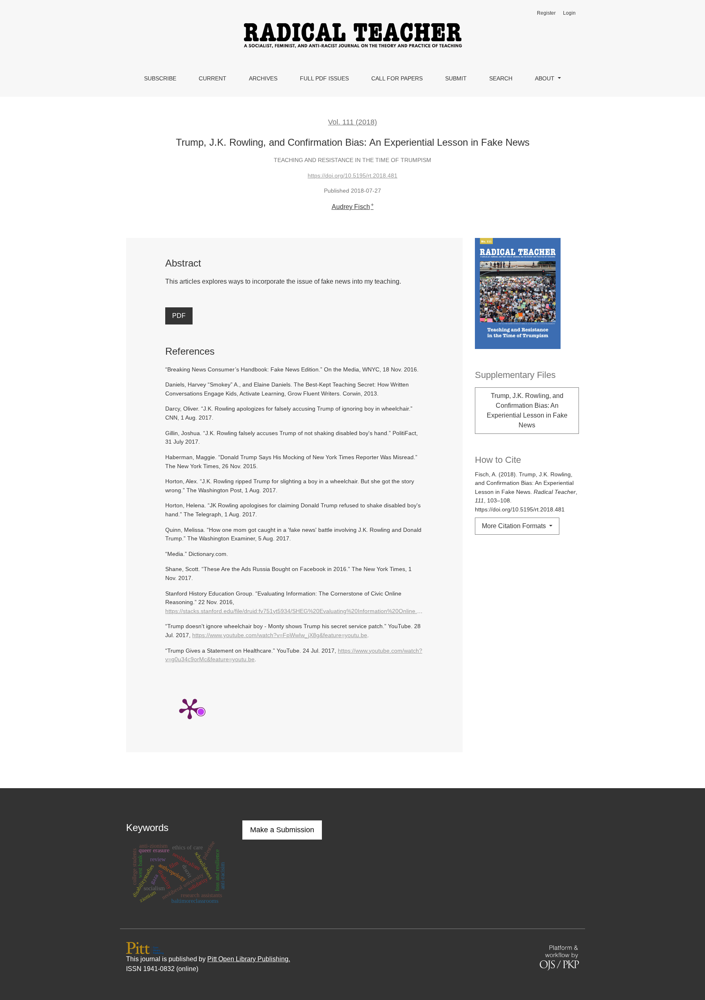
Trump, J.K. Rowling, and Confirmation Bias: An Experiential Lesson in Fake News (527, 410)
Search (500, 78)
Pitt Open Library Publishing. (248, 959)
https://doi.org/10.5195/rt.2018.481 (352, 175)
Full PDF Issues (324, 78)
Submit (456, 78)
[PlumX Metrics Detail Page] (189, 708)
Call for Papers (397, 78)
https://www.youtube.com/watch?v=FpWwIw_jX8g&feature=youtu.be (279, 635)
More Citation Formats (515, 525)
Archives (263, 78)
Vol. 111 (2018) (352, 122)
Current (212, 78)
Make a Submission (282, 830)
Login (569, 13)
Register (546, 13)
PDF (179, 315)
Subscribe (160, 78)
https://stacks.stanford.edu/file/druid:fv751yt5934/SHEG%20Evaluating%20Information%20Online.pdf (295, 611)
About (545, 78)
